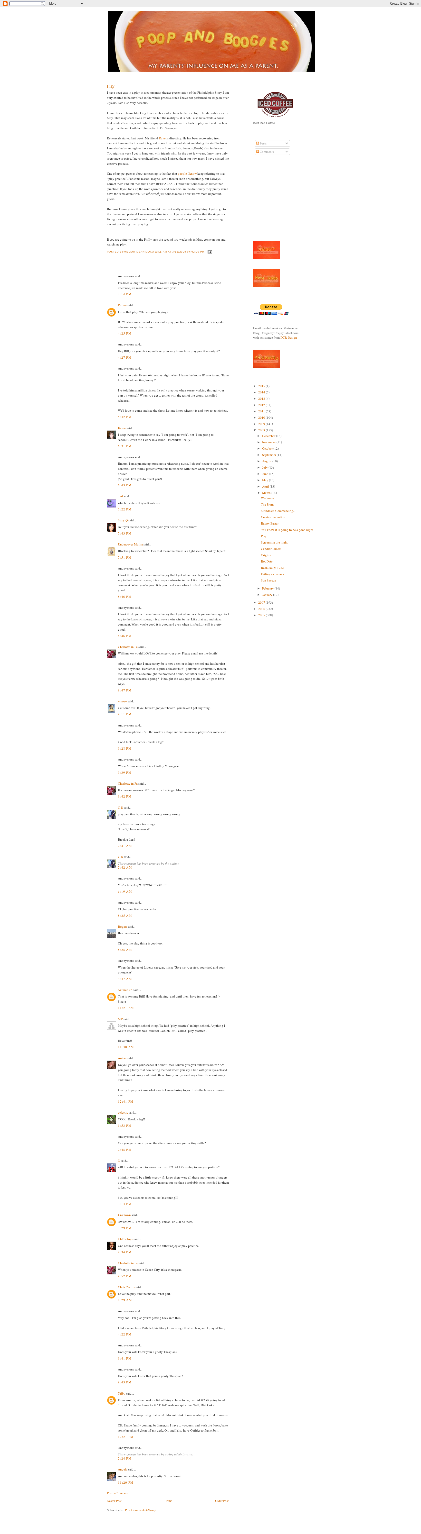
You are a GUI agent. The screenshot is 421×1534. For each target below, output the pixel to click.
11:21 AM (126, 1008)
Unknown (124, 1215)
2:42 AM (125, 867)
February (268, 588)
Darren (122, 305)
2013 (262, 398)
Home (168, 1500)
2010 (262, 417)
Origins (266, 555)
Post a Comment (117, 1493)
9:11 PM (125, 714)
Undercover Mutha (130, 544)
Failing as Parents (272, 574)
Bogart (122, 926)
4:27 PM (125, 357)
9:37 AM (125, 979)
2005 (262, 615)
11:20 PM (126, 1482)
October (267, 448)
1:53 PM (125, 1125)
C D (120, 807)
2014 (262, 392)
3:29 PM (125, 1228)
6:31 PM (125, 446)
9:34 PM (125, 1252)
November (269, 442)
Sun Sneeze (268, 580)
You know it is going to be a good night (287, 529)
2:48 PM (125, 1149)
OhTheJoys (125, 1239)
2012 (262, 405)
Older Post (222, 1500)
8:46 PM (125, 596)
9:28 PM (125, 748)
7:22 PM (125, 509)
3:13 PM (125, 1204)
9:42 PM (125, 796)
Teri (120, 496)
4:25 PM (125, 333)
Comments (266, 151)
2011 (262, 411)
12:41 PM (126, 1101)
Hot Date (267, 561)
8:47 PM (125, 690)
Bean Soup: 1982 (272, 567)
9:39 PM (125, 772)
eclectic (123, 1112)
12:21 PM (126, 1436)
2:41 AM (125, 846)
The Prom (267, 504)
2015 (262, 386)
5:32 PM (125, 417)
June (265, 474)
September (269, 455)
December (269, 436)
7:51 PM (125, 557)
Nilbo (121, 1393)
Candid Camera (271, 548)
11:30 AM (126, 1047)
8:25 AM (125, 915)
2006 (262, 609)
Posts (263, 143)
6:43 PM (125, 485)
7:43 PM (125, 533)
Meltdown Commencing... (278, 510)
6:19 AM (125, 891)
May (265, 480)
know (193, 173)
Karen (122, 428)
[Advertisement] (267, 200)
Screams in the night (274, 542)
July (265, 467)
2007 (262, 602)
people (182, 173)
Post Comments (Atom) (140, 1510)
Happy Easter (269, 523)
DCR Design (288, 337)
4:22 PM (125, 1334)
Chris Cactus (126, 1287)
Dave (162, 138)
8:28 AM (125, 949)
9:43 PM (125, 1382)
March (266, 492)
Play (111, 86)
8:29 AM (125, 1300)
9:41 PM (125, 1358)
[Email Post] (209, 251)
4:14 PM (125, 294)
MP (120, 1019)
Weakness (267, 498)
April (266, 486)
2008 (262, 430)
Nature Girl (125, 990)
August (267, 461)
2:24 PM (125, 1458)
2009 (262, 424)
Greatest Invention (273, 517)
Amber (122, 1058)
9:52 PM (125, 1276)
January (267, 594)
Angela (122, 1469)
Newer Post (114, 1500)
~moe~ (122, 701)
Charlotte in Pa (128, 646)
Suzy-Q (123, 520)
